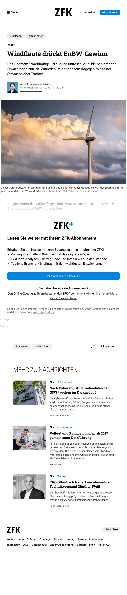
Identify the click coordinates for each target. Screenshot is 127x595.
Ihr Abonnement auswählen (63, 276)
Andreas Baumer (42, 84)
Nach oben (111, 529)
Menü (14, 12)
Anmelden (90, 12)
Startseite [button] (63, 12)
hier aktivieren (110, 293)
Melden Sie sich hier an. (63, 298)
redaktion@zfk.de (43, 312)
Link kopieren (105, 346)
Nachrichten (36, 35)
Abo (110, 12)
